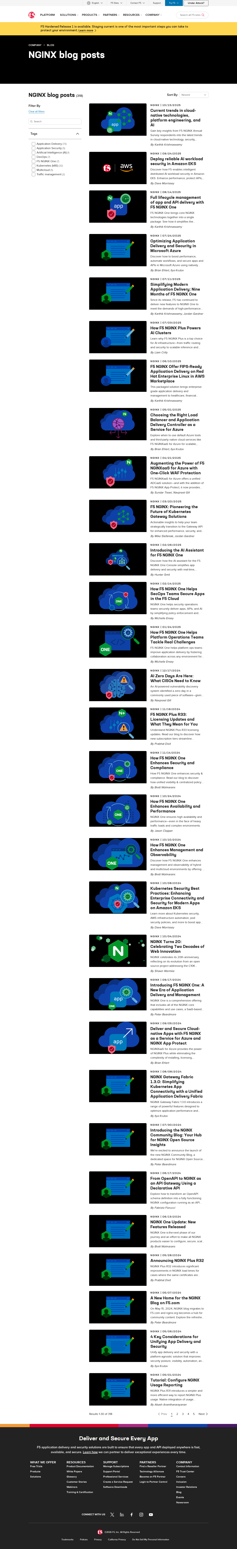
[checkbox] (33, 144)
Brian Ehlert (161, 1063)
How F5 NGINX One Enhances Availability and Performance (175, 806)
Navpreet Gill (181, 492)
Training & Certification (80, 1492)
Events (180, 1497)
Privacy (98, 1539)
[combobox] (193, 95)
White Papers (74, 1471)
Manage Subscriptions (116, 1466)
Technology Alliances (152, 1471)
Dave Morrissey (164, 183)
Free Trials (36, 1466)
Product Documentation (80, 1466)
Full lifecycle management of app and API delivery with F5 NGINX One (177, 202)
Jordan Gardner (193, 313)
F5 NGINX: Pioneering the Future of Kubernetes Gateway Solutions (174, 511)
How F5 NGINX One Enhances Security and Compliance (172, 763)
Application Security (51, 148)
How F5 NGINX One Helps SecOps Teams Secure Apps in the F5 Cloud (177, 593)
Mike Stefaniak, (164, 536)
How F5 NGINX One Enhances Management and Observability (176, 850)
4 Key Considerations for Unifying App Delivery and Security (175, 1341)
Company (35, 45)
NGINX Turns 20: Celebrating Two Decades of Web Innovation (177, 946)
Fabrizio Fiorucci (164, 1207)
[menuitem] (95, 3)
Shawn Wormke (164, 971)
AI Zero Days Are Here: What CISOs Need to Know (175, 678)
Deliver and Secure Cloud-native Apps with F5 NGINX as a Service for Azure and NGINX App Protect (175, 1036)
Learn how (90, 1452)
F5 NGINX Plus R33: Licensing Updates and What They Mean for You (174, 719)
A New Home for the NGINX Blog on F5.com (175, 1300)
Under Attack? (196, 3)
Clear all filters (36, 111)
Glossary (72, 1476)
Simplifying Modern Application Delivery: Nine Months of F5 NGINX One (175, 289)
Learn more (86, 30)
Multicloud (45, 170)
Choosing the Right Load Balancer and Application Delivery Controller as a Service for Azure (174, 422)
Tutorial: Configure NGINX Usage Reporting (174, 1382)
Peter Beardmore (165, 1014)
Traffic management (51, 174)
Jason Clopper (163, 831)
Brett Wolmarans (164, 787)
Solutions (35, 1476)
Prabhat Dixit (162, 744)
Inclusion (181, 1481)
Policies (84, 1539)
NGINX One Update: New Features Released (173, 1224)
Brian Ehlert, (162, 270)
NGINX (155, 105)
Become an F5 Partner (153, 1476)
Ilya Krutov (177, 270)
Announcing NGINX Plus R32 (177, 1260)
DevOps (43, 157)
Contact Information (187, 1466)
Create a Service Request (118, 1481)
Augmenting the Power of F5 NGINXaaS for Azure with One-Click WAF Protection (177, 468)
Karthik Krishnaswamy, (168, 313)
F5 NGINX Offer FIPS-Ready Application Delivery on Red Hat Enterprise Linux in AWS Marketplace (177, 373)
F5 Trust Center (185, 1471)
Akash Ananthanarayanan (170, 1404)
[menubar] (118, 3)
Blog (50, 45)
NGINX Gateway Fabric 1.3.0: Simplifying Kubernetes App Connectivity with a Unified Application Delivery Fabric (176, 1086)
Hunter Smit (162, 574)
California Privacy (117, 1539)
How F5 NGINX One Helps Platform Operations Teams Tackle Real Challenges (177, 637)
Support (157, 3)
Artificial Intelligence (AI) (53, 152)
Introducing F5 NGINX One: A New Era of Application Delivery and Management (177, 990)
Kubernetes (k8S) (50, 165)
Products (35, 1471)
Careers (181, 1476)
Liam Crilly (161, 352)
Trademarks (67, 1539)
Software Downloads (115, 1487)
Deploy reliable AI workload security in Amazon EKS (176, 161)
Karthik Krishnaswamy (168, 144)
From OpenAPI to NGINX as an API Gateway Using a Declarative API (175, 1183)
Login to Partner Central (153, 1481)
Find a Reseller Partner (153, 1466)
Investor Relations (186, 1487)
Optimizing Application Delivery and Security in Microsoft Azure (173, 246)
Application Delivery (52, 144)
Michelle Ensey (163, 618)
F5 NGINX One (48, 161)
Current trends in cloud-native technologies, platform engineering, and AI (175, 117)
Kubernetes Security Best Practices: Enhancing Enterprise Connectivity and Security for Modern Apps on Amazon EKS (177, 898)
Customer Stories (77, 1481)
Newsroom (182, 1502)
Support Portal (111, 1471)
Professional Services (115, 1476)
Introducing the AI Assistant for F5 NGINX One (177, 552)
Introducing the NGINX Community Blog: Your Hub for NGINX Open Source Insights (176, 1137)
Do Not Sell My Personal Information (150, 1539)
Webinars (72, 1487)
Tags (33, 134)
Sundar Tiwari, (163, 492)
